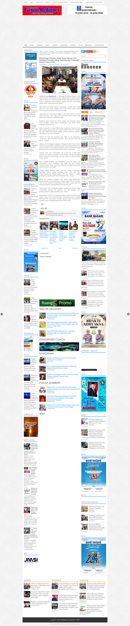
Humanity (55, 45)
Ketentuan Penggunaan (60, 2)
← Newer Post (44, 248)
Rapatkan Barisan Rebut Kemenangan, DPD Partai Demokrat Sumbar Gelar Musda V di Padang (97, 196)
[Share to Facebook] (46, 208)
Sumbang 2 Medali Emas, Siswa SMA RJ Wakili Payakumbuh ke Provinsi (97, 517)
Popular (85, 112)
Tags (91, 112)
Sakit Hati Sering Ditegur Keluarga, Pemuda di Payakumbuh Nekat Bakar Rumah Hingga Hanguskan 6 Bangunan (61, 398)
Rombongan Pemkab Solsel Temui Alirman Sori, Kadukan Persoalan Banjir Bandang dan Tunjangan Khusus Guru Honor (59, 60)
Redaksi (48, 2)
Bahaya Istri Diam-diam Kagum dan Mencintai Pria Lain (34, 491)
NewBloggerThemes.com (74, 623)
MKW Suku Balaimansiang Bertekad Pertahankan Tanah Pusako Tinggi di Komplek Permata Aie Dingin (96, 131)
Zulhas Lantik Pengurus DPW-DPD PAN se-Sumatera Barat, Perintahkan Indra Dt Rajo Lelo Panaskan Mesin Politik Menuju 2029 (31, 401)
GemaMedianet (64, 620)
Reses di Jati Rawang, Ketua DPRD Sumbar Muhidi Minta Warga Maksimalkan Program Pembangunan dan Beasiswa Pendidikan (31, 196)
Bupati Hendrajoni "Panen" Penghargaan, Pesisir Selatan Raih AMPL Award (63, 236)
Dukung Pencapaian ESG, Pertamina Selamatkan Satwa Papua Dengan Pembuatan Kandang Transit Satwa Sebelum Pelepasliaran (93, 433)
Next (128, 314)
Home (25, 45)
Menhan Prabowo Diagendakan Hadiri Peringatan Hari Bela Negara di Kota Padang (44, 234)
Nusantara (64, 45)
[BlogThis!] (43, 208)
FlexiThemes (57, 623)
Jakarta (46, 51)
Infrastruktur (99, 45)
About (26, 2)
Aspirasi (73, 45)
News (48, 45)
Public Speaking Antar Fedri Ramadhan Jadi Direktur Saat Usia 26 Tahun (40, 585)
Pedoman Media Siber (76, 2)
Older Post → (76, 248)
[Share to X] (44, 208)
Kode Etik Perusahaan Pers (94, 2)
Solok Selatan (59, 51)
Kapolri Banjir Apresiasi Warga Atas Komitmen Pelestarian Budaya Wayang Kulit (68, 597)
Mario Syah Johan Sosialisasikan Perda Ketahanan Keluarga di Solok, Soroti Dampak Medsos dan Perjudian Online (63, 315)
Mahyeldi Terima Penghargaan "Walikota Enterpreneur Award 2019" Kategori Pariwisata (73, 236)
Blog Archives (99, 112)
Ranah (32, 45)
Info (32, 2)
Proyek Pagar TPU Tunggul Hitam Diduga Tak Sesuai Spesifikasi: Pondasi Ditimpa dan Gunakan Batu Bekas (93, 264)
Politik (80, 45)
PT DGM (77, 620)
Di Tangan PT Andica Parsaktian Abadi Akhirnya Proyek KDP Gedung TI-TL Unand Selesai (96, 144)
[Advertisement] (65, 30)
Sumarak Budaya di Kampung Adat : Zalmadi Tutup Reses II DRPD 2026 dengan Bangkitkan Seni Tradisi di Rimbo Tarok (65, 587)
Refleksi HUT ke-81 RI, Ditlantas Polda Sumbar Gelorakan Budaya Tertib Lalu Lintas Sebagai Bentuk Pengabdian (63, 389)
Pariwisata (88, 45)
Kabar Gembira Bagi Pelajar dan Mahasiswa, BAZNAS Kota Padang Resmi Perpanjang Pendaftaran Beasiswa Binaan (92, 609)
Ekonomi (40, 45)
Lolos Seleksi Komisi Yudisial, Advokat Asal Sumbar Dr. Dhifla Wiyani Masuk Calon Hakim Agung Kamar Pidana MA (97, 118)
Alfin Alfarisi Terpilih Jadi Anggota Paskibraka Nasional (96, 508)
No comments (64, 64)
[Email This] (41, 208)
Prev (2, 314)
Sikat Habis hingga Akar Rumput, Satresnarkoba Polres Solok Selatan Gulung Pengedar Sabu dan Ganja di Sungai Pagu (62, 324)
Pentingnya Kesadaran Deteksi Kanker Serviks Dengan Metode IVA (97, 171)
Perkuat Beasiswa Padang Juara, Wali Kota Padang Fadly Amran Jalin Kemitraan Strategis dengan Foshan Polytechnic (92, 597)
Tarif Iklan (39, 2)
